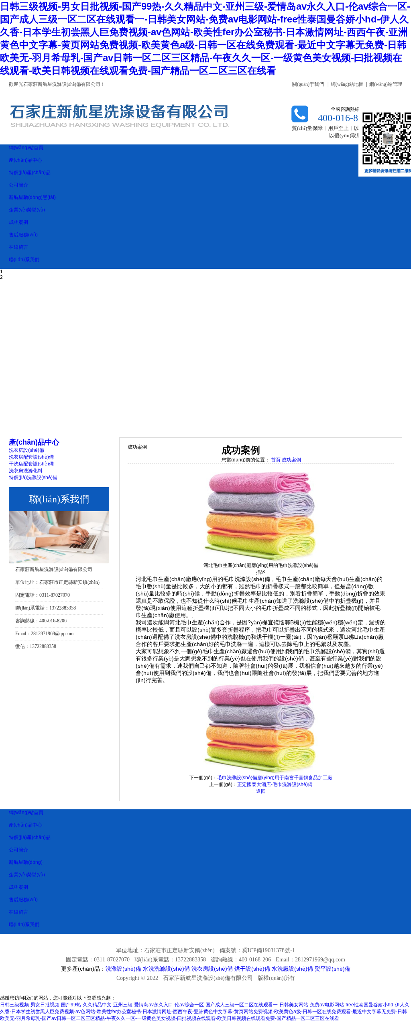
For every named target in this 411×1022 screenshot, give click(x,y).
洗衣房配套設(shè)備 (31, 457)
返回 (261, 791)
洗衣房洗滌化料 (26, 470)
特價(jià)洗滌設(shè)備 (33, 477)
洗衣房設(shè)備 (26, 450)
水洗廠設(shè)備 (292, 968)
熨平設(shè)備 (332, 968)
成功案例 (291, 460)
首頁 (276, 460)
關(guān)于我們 (308, 84)
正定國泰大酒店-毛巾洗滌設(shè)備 (275, 784)
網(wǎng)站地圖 (347, 84)
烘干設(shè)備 (252, 968)
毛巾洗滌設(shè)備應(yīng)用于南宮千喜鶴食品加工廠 (274, 777)
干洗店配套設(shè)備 (31, 464)
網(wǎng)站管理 (385, 84)
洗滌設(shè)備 (123, 968)
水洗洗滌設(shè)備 (166, 968)
